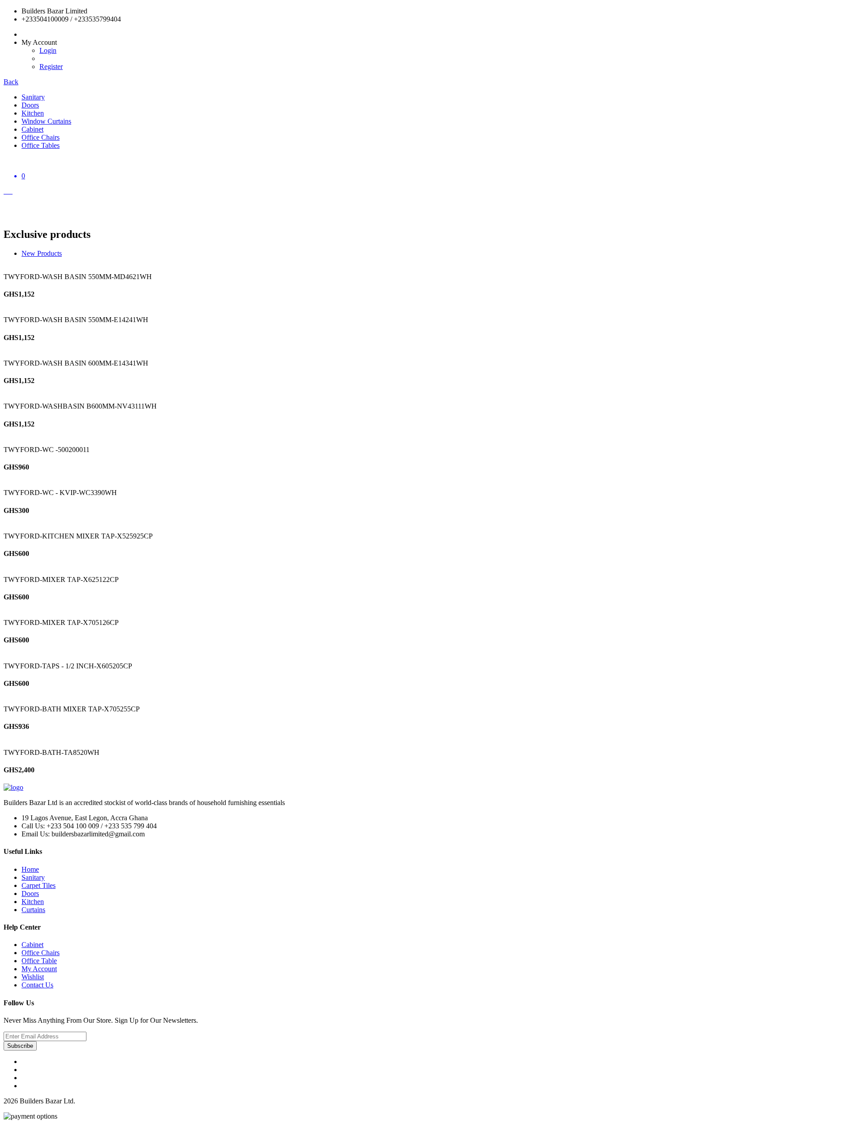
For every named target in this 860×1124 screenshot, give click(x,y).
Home (30, 869)
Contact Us (37, 985)
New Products (42, 253)
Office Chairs (41, 137)
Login (47, 50)
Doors (30, 105)
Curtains (33, 909)
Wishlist (33, 977)
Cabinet (32, 129)
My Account (39, 969)
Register (51, 66)
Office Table (39, 961)
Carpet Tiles (39, 885)
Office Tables (41, 145)
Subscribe (20, 1045)
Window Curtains (46, 121)
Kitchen (33, 113)
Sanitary (33, 97)
